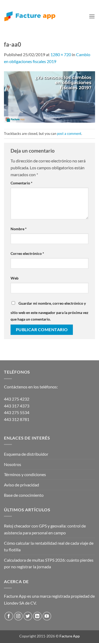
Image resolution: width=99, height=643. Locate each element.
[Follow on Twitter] (27, 616)
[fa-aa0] (49, 96)
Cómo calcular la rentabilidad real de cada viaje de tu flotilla (48, 546)
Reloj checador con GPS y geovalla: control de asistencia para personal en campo (45, 529)
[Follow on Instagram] (18, 616)
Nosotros (12, 464)
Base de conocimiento (24, 495)
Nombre (19, 229)
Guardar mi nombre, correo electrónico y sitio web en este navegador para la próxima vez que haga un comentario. (49, 311)
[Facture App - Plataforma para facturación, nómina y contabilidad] (30, 16)
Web (14, 278)
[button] (92, 16)
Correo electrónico (27, 253)
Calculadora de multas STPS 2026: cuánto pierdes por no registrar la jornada (48, 563)
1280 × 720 (60, 54)
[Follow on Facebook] (8, 616)
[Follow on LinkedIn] (37, 616)
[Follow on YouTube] (47, 616)
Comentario (21, 183)
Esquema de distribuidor (26, 453)
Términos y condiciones (25, 474)
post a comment (69, 133)
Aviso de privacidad (21, 484)
